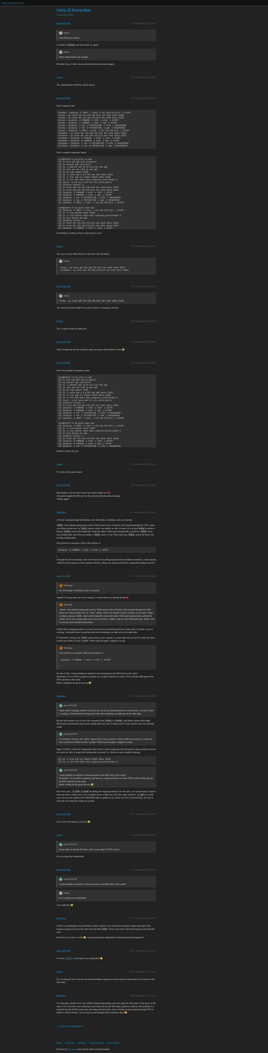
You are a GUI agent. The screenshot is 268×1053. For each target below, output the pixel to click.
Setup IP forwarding (74, 10)
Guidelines (81, 1042)
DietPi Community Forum (12, 3)
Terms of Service (96, 1042)
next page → (78, 1026)
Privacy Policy (113, 1042)
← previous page (64, 1026)
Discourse (72, 1049)
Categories (69, 1042)
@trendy (69, 958)
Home (59, 1042)
